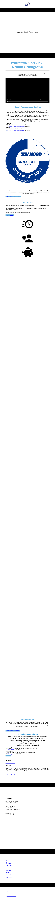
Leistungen (9, 865)
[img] (27, 3)
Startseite (8, 861)
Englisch (8, 874)
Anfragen (8, 870)
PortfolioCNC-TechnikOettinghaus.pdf (16, 126)
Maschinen (9, 867)
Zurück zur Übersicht (10, 763)
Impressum (9, 877)
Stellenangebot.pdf (11, 749)
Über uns (8, 863)
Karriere (8, 872)
